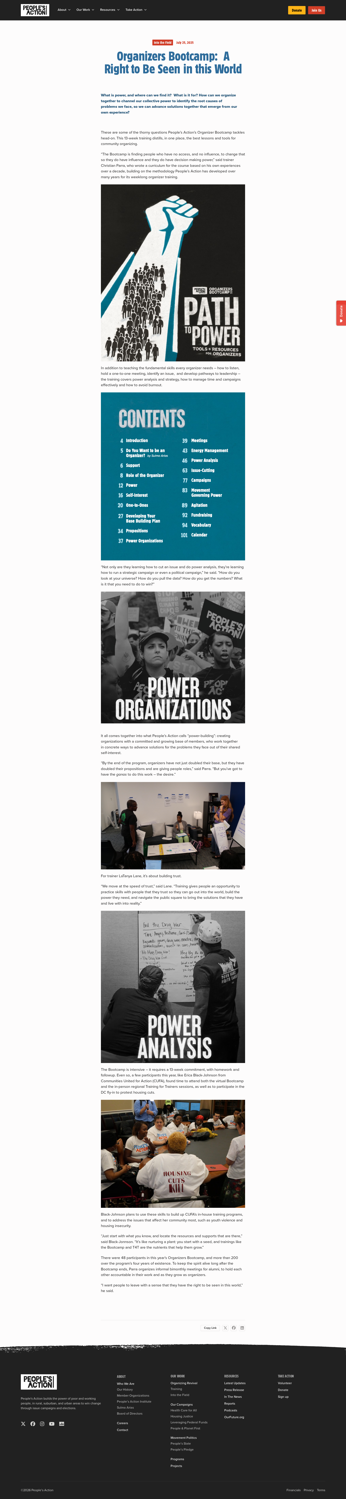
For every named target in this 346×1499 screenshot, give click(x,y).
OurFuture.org (234, 1417)
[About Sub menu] (69, 9)
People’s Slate (181, 1443)
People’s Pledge (182, 1449)
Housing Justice (182, 1416)
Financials (294, 1490)
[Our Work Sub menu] (93, 9)
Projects (176, 1466)
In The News (233, 1397)
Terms (321, 1490)
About (62, 10)
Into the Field (162, 42)
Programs (177, 1459)
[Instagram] (42, 1423)
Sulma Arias (125, 1407)
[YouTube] (51, 1423)
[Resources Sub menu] (118, 9)
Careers (122, 1423)
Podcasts (230, 1410)
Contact (122, 1430)
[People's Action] (39, 1382)
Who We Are (125, 1384)
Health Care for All (184, 1410)
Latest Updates (234, 1383)
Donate (297, 10)
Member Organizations (133, 1395)
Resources (107, 10)
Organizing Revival (184, 1383)
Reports (229, 1404)
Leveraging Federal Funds (189, 1422)
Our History (125, 1389)
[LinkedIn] (242, 1328)
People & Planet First (185, 1428)
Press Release (234, 1390)
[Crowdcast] (61, 1423)
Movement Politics (184, 1438)
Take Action (134, 10)
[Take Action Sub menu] (145, 9)
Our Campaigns (182, 1405)
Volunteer (285, 1383)
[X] (225, 1328)
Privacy (309, 1490)
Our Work (83, 10)
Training (176, 1389)
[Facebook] (234, 1328)
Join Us (316, 10)
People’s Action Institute (134, 1401)
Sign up (283, 1397)
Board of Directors (129, 1413)
